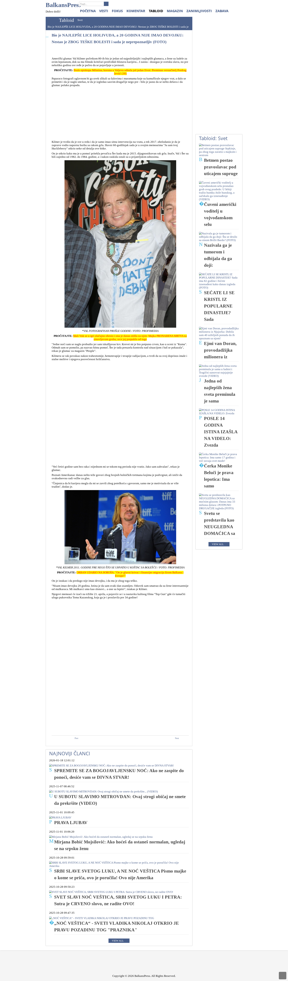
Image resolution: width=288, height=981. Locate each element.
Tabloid (66, 20)
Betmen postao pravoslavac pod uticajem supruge (221, 167)
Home (51, 20)
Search (106, 4)
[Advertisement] (120, 112)
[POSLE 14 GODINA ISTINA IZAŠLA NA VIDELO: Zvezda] (219, 411)
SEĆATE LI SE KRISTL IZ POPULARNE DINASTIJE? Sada (219, 306)
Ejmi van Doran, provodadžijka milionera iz (220, 350)
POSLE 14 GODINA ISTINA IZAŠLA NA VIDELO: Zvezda (220, 432)
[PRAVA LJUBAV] (60, 817)
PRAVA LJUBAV (71, 822)
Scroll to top (282, 975)
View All (118, 940)
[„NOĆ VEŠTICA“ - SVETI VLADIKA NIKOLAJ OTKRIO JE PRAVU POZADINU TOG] (101, 917)
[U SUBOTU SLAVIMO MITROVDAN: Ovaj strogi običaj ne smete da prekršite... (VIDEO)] (103, 791)
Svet (80, 20)
